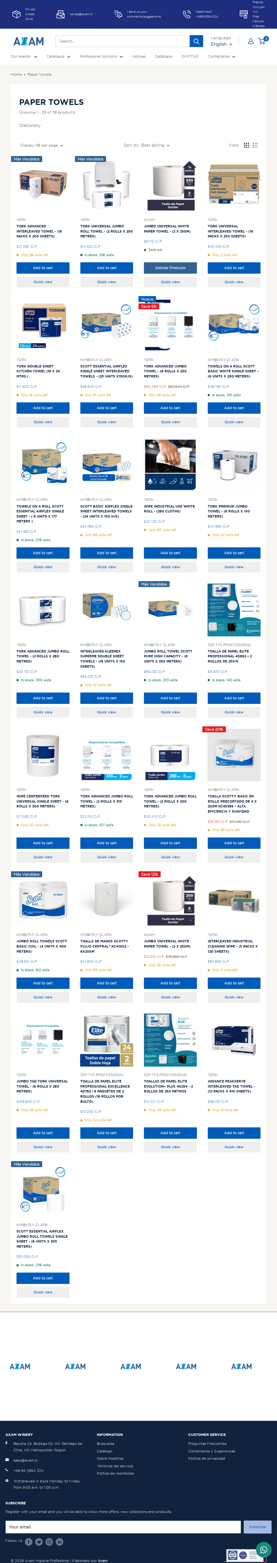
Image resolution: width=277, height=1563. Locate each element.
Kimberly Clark (96, 360)
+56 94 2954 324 (29, 1470)
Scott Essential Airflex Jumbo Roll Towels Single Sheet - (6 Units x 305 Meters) (42, 1239)
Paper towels (39, 74)
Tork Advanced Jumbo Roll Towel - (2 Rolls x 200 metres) (170, 801)
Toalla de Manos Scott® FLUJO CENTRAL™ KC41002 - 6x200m (104, 946)
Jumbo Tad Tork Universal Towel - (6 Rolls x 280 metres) (42, 1086)
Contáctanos (218, 56)
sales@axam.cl (26, 1460)
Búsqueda (105, 1443)
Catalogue (55, 56)
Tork (21, 219)
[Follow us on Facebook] (28, 1542)
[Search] (196, 41)
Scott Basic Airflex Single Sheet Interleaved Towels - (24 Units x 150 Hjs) (106, 511)
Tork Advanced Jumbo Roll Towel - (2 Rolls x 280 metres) (43, 656)
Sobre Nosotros (110, 1458)
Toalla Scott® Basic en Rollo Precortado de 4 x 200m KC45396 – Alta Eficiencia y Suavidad (232, 803)
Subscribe (257, 1527)
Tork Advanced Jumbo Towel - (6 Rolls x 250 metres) (165, 371)
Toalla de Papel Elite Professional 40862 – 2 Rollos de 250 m (230, 656)
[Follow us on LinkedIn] (59, 1542)
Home (16, 74)
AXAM (149, 219)
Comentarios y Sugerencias (211, 1451)
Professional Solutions (98, 56)
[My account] (250, 41)
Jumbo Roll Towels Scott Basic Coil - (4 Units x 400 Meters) (42, 946)
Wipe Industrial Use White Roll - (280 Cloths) (169, 509)
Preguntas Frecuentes (207, 1443)
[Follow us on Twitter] (39, 1542)
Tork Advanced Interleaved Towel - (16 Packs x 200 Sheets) (39, 231)
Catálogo (104, 1451)
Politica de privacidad (206, 1458)
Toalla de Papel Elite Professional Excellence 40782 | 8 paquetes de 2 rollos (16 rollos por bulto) (105, 1091)
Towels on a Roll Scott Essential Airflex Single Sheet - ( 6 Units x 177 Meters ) (40, 514)
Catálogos (163, 56)
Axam (103, 1560)
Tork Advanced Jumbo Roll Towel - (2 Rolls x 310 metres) (106, 801)
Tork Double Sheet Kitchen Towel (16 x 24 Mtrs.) (38, 371)
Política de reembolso (115, 1473)
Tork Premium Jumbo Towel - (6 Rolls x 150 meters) (229, 511)
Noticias (139, 56)
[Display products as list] (255, 145)
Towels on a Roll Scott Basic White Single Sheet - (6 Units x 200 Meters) (233, 371)
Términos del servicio (115, 1466)
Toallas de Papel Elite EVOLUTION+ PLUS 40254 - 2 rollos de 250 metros (168, 1086)
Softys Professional (230, 645)
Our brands (21, 56)
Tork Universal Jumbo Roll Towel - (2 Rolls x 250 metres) (106, 231)
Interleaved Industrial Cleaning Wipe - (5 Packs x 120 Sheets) (233, 946)
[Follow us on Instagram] (49, 1542)
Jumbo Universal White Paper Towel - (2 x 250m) (167, 228)
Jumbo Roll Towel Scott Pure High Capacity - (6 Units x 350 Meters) (168, 656)
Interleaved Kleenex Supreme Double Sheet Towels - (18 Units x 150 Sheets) (102, 659)
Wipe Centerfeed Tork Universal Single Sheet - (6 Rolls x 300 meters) (42, 801)
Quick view (43, 282)
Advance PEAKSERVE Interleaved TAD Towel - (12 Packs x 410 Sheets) (231, 1086)
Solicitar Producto (170, 268)
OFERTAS (190, 56)
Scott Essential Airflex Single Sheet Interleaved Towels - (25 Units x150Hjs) (106, 371)
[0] (261, 41)
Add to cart (43, 268)
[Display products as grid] (246, 145)
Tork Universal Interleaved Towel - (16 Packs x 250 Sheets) (230, 231)
